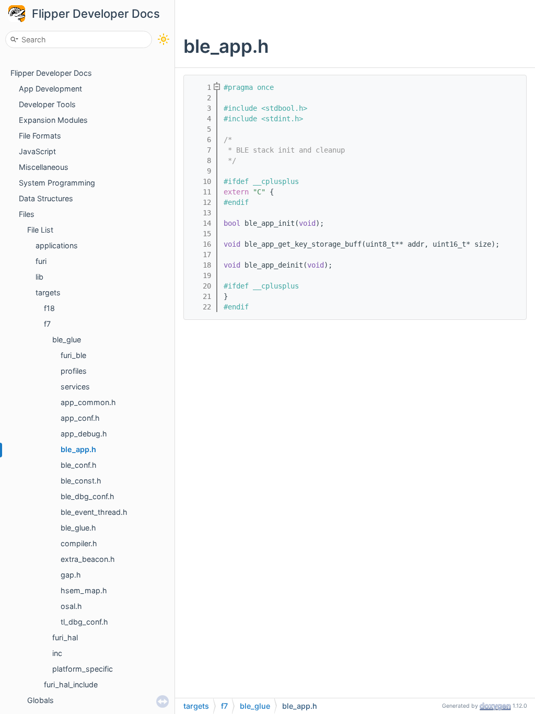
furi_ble (73, 355)
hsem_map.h (84, 590)
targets (48, 292)
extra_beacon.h (88, 559)
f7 (47, 323)
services (75, 386)
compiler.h (79, 543)
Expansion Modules (53, 120)
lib (39, 276)
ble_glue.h (78, 527)
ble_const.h (81, 480)
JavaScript (37, 151)
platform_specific (82, 668)
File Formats (40, 135)
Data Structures (46, 198)
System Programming (57, 182)
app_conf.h (80, 417)
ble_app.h (78, 449)
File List (40, 229)
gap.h (71, 574)
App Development (50, 88)
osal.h (71, 606)
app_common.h (88, 402)
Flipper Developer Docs (96, 13)
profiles (74, 370)
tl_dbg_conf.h (84, 621)
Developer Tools (47, 104)
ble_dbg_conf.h (87, 496)
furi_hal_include (71, 684)
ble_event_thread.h (94, 512)
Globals (40, 700)
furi (41, 261)
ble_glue (66, 339)
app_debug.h (84, 433)
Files (26, 214)
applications (57, 245)
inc (57, 653)
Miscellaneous (43, 167)
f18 (49, 308)
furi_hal (65, 637)
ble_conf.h (79, 464)
